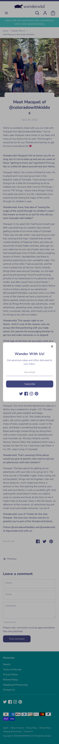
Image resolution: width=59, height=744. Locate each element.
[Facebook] (26, 393)
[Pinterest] (36, 393)
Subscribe (30, 384)
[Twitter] (21, 393)
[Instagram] (31, 393)
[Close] (52, 346)
